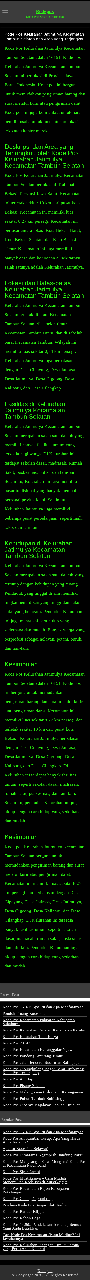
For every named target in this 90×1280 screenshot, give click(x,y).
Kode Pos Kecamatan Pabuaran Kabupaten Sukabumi (39, 1021)
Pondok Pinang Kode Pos (24, 1013)
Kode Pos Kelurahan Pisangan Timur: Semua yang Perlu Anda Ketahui (41, 1246)
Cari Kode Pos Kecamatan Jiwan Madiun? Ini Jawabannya (41, 1236)
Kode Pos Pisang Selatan (24, 1085)
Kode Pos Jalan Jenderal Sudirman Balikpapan (42, 1062)
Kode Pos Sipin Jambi (21, 1171)
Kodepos (45, 11)
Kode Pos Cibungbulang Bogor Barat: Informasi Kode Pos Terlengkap (43, 1070)
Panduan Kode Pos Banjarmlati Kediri (35, 1205)
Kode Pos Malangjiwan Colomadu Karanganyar (43, 1092)
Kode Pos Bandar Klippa (23, 1211)
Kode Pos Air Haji (18, 1079)
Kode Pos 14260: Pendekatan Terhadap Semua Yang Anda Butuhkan (42, 1226)
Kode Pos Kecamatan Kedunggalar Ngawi (38, 1049)
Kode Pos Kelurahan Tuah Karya (30, 1036)
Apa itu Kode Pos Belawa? (25, 1148)
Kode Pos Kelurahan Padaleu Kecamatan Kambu (44, 1030)
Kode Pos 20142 (16, 1043)
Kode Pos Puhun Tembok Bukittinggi (34, 1098)
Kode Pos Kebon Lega (21, 1218)
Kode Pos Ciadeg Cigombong (28, 1198)
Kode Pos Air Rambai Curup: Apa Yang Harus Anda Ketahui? (41, 1140)
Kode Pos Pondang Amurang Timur (33, 1056)
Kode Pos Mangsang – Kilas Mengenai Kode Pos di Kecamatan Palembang (44, 1163)
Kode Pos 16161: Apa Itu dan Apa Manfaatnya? (43, 1007)
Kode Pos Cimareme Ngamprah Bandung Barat (43, 1155)
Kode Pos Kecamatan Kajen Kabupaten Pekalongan (36, 1190)
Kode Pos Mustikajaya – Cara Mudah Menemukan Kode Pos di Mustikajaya (35, 1180)
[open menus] (5, 11)
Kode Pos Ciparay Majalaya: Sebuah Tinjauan (42, 1105)
